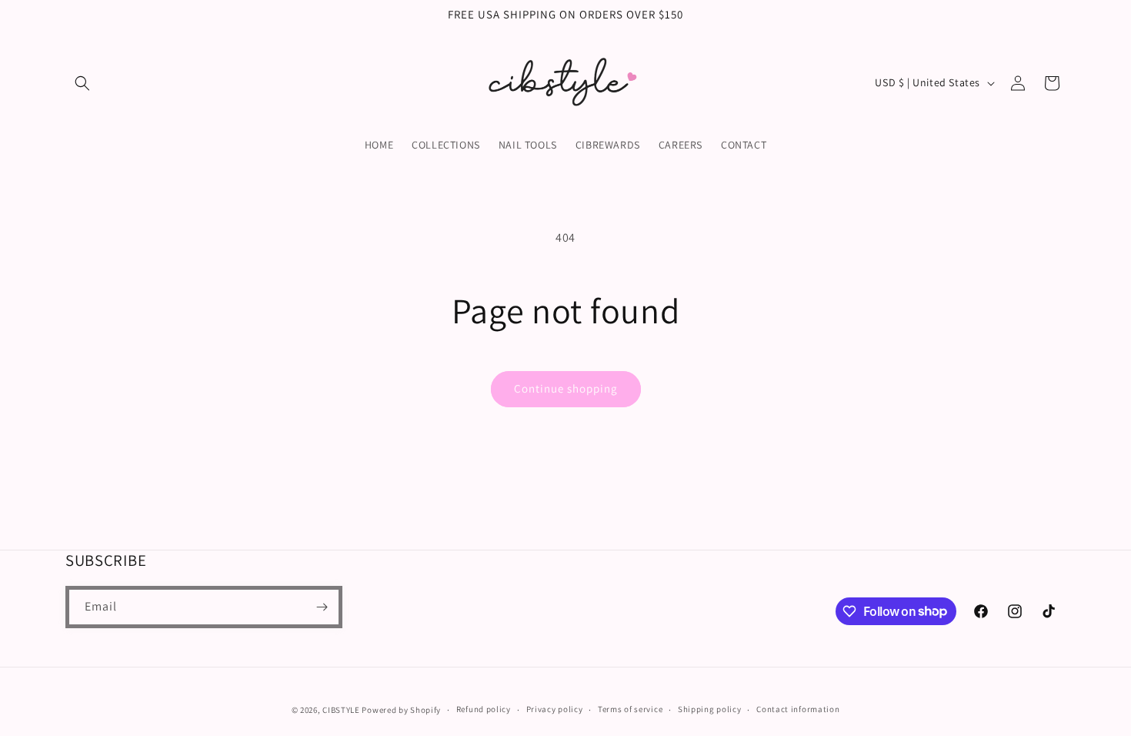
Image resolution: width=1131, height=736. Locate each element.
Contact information (797, 709)
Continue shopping (566, 388)
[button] (82, 83)
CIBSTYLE (341, 709)
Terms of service (630, 709)
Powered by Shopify (401, 709)
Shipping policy (710, 709)
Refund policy (483, 709)
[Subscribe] (322, 607)
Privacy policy (554, 709)
